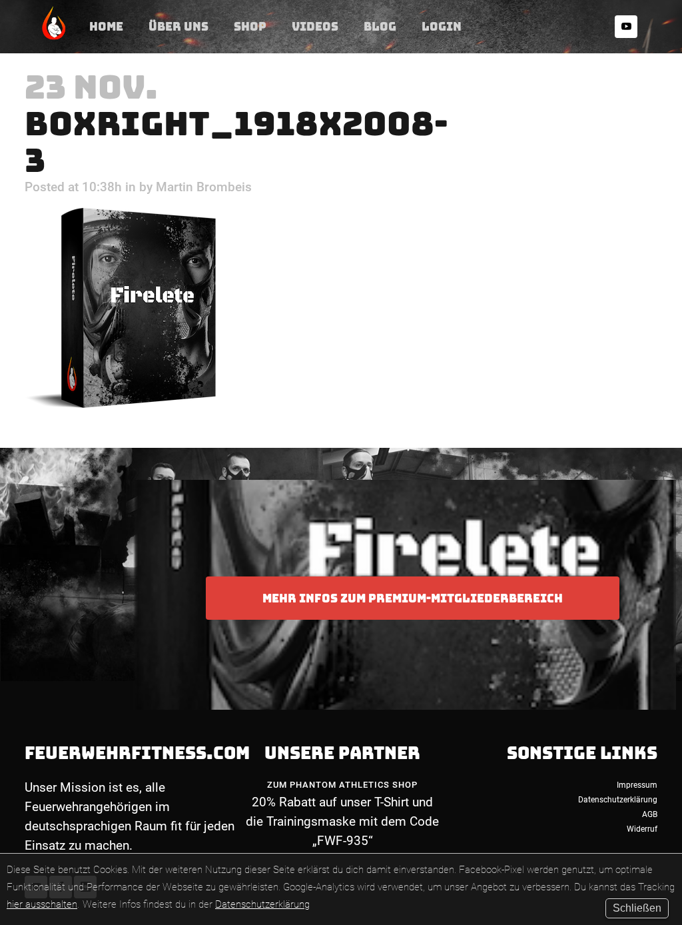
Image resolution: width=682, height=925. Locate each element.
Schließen (637, 908)
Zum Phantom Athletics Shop (342, 785)
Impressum (637, 785)
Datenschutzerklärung (262, 904)
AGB (649, 814)
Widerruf (642, 829)
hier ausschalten (42, 904)
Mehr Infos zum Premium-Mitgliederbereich (412, 598)
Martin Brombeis (204, 187)
